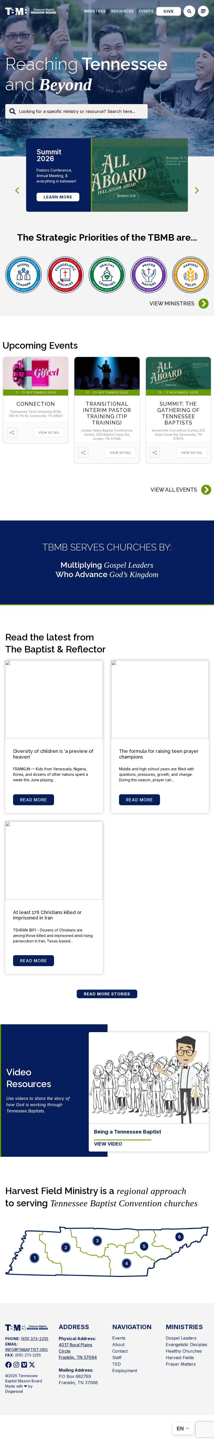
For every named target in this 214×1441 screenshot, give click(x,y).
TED (116, 1364)
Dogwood (14, 1391)
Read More (33, 799)
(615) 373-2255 (34, 1338)
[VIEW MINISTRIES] (203, 303)
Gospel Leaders (181, 1338)
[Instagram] (16, 1364)
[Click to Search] (189, 11)
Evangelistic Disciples (186, 1344)
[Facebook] (8, 1364)
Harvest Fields (180, 1357)
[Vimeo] (24, 1364)
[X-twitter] (32, 1364)
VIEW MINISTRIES (172, 303)
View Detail (49, 432)
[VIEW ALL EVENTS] (206, 490)
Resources (122, 11)
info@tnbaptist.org (26, 1349)
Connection (35, 404)
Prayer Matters (181, 1364)
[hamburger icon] (203, 11)
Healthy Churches (184, 1351)
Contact (120, 1351)
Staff (117, 1357)
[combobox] (76, 111)
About (118, 1344)
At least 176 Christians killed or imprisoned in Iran (47, 915)
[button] (197, 190)
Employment (124, 1370)
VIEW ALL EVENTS (174, 490)
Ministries (95, 11)
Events (146, 11)
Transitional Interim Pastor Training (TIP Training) (107, 413)
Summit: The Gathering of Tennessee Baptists (178, 413)
